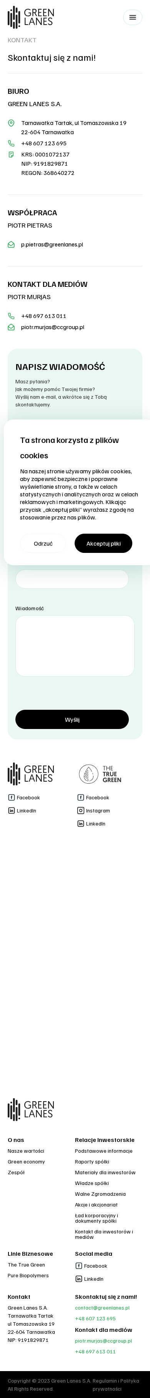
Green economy (26, 1161)
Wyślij (72, 719)
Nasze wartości (26, 1150)
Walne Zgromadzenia (100, 1193)
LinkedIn (26, 810)
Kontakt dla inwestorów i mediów (104, 1234)
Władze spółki (92, 1183)
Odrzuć (43, 543)
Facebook (28, 797)
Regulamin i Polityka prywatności (116, 1384)
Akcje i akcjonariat (96, 1204)
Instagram (98, 810)
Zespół (16, 1172)
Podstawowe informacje (104, 1150)
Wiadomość (29, 608)
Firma (22, 562)
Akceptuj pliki (104, 543)
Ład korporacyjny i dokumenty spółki (96, 1218)
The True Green (26, 1264)
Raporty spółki (92, 1161)
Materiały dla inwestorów (105, 1172)
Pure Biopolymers (28, 1275)
